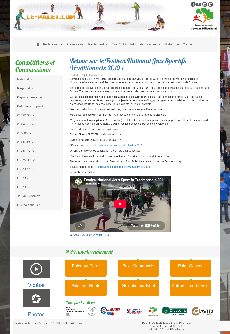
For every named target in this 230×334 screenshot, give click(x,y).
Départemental (27, 97)
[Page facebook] (193, 4)
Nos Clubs (119, 44)
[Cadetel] (110, 310)
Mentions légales (22, 322)
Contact (188, 44)
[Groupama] (174, 310)
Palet (102, 75)
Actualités (78, 234)
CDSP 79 (24, 151)
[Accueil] (37, 44)
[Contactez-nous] (204, 4)
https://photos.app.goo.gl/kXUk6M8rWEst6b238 (124, 166)
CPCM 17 (24, 160)
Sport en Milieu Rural (97, 234)
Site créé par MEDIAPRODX (46, 322)
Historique (171, 44)
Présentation (75, 44)
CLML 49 (23, 142)
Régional (23, 88)
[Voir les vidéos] (198, 4)
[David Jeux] (202, 310)
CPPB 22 (23, 178)
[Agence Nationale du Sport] (134, 310)
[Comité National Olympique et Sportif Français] (92, 310)
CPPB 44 (23, 169)
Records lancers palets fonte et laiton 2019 (118, 145)
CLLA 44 (23, 124)
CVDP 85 (24, 115)
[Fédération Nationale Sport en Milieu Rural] (153, 310)
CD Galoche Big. (29, 205)
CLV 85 (22, 133)
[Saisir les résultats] (210, 4)
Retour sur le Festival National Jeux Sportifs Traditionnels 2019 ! (128, 64)
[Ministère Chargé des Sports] (75, 310)
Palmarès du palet (30, 106)
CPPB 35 (23, 187)
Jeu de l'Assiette (28, 196)
